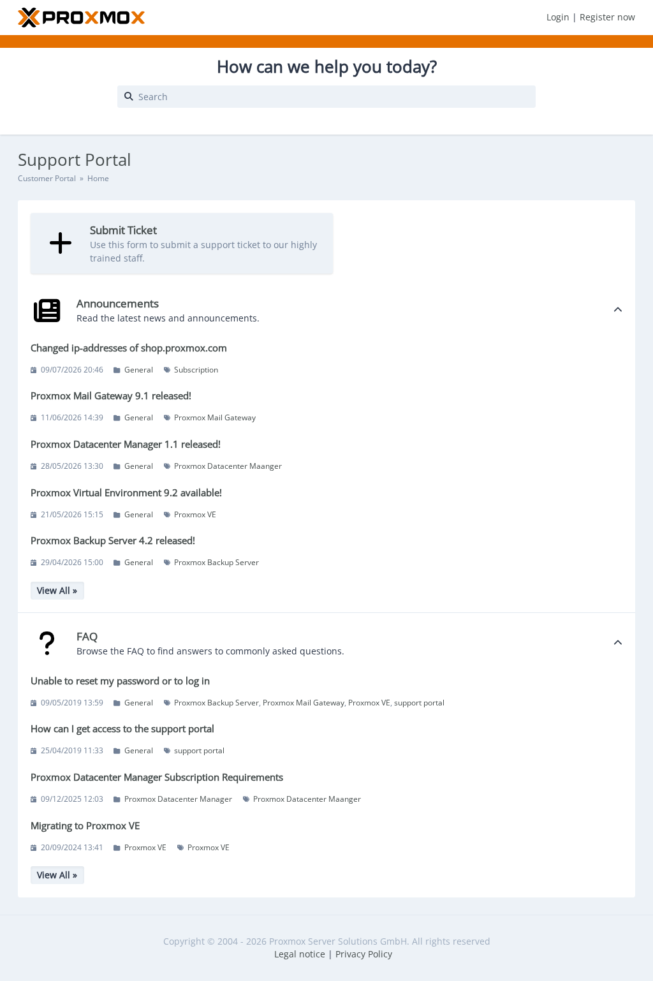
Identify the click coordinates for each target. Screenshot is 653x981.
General (138, 369)
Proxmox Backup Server (216, 562)
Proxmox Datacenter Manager (178, 798)
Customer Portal (47, 178)
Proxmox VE (195, 514)
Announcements (118, 303)
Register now (607, 17)
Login (559, 17)
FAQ (87, 636)
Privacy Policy (363, 954)
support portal (419, 702)
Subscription (196, 369)
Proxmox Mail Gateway (215, 417)
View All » (57, 590)
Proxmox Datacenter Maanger (228, 466)
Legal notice (299, 954)
